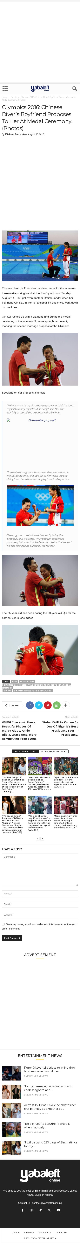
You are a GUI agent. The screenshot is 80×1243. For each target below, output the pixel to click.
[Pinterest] (48, 705)
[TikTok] (40, 1210)
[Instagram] (31, 1210)
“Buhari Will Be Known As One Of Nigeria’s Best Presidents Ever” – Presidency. (60, 728)
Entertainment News (36, 1076)
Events (14, 97)
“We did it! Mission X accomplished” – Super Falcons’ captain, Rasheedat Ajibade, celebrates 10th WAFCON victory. (39, 783)
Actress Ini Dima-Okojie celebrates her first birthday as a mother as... (50, 1107)
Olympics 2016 (27, 681)
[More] (66, 705)
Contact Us (61, 1232)
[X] (39, 705)
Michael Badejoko (15, 134)
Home (4, 97)
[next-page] (42, 839)
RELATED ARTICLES (25, 751)
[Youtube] (58, 1210)
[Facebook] (30, 705)
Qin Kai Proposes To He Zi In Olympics (32, 690)
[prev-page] (38, 839)
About (16, 1232)
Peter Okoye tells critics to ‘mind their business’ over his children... (49, 1069)
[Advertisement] (40, 42)
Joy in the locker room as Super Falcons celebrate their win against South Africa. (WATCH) (66, 782)
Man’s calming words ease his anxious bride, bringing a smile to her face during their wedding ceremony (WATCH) (65, 822)
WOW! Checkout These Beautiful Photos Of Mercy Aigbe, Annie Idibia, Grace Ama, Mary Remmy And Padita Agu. (19, 730)
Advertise (29, 1232)
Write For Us (44, 1232)
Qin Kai (7, 690)
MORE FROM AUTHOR (53, 751)
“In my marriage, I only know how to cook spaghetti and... (48, 1088)
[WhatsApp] (57, 705)
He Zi (14, 681)
